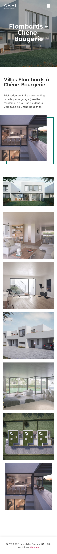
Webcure (34, 547)
